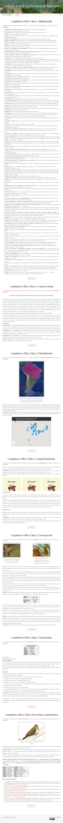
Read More (31, 278)
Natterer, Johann (54, 783)
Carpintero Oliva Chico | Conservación (31, 286)
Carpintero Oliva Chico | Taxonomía (31, 637)
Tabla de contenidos (7, 14)
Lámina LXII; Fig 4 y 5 (46, 781)
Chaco (53, 412)
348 (47, 801)
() (53, 793)
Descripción (35, 25)
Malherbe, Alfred (18, 781)
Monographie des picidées (10, 781)
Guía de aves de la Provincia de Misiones (31, 5)
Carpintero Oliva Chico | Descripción (31, 535)
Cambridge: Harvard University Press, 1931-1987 (34, 799)
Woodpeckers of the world (10, 801)
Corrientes (13, 413)
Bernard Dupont (38, 558)
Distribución (49, 25)
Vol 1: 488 (47, 793)
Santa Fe (4, 413)
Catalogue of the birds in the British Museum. (14, 786)
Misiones (21, 413)
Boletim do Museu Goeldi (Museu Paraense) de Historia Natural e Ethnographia (20, 789)
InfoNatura (21, 398)
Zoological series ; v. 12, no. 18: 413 (10, 796)
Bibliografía (5, 292)
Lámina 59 (50, 801)
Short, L (17, 801)
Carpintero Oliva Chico (22, 25)
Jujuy (17, 413)
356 (60, 786)
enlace (28, 46)
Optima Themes (12, 817)
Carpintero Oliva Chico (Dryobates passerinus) (31, 714)
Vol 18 (57, 786)
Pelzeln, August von (47, 783)
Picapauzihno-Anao (12, 559)
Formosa (46, 412)
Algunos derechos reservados (13, 562)
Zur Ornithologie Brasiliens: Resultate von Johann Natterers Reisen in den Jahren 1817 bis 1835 (23, 783)
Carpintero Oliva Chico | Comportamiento (31, 458)
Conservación (55, 25)
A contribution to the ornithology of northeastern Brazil (15, 795)
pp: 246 (18, 784)
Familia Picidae (14, 25)
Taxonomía (30, 25)
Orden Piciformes (6, 25)
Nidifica (4, 512)
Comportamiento (42, 25)
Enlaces (17, 14)
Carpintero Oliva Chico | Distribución (31, 353)
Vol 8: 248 (14, 790)
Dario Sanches (6, 559)
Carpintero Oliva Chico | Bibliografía (31, 21)
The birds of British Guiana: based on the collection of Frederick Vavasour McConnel (22, 792)
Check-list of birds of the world (11, 798)
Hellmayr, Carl (51, 795)
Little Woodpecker (45, 558)
